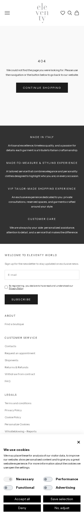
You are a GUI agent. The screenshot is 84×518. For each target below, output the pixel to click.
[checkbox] (8, 479)
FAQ (7, 381)
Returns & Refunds (16, 367)
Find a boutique (14, 324)
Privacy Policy (16, 288)
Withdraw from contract (20, 374)
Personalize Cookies (17, 424)
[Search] (69, 12)
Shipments (11, 360)
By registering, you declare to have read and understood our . (41, 287)
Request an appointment (20, 353)
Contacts (10, 346)
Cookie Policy (13, 417)
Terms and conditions (18, 403)
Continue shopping (42, 87)
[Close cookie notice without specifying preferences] (78, 442)
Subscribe (21, 299)
